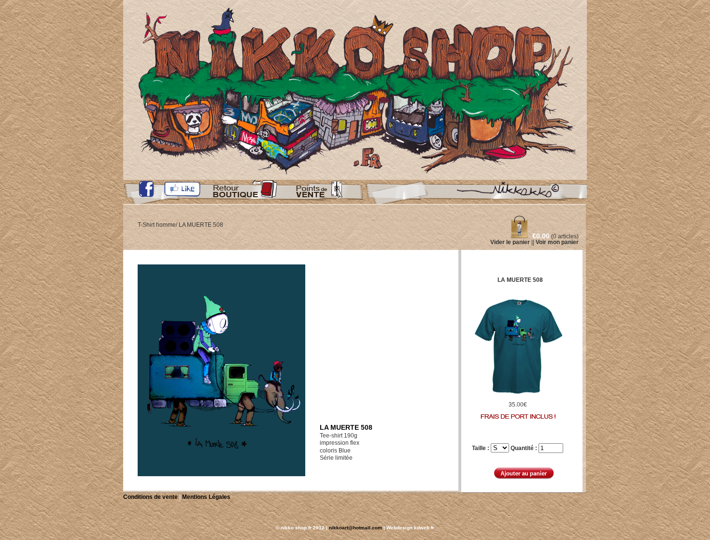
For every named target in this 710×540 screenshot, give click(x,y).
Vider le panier (510, 242)
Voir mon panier (557, 242)
